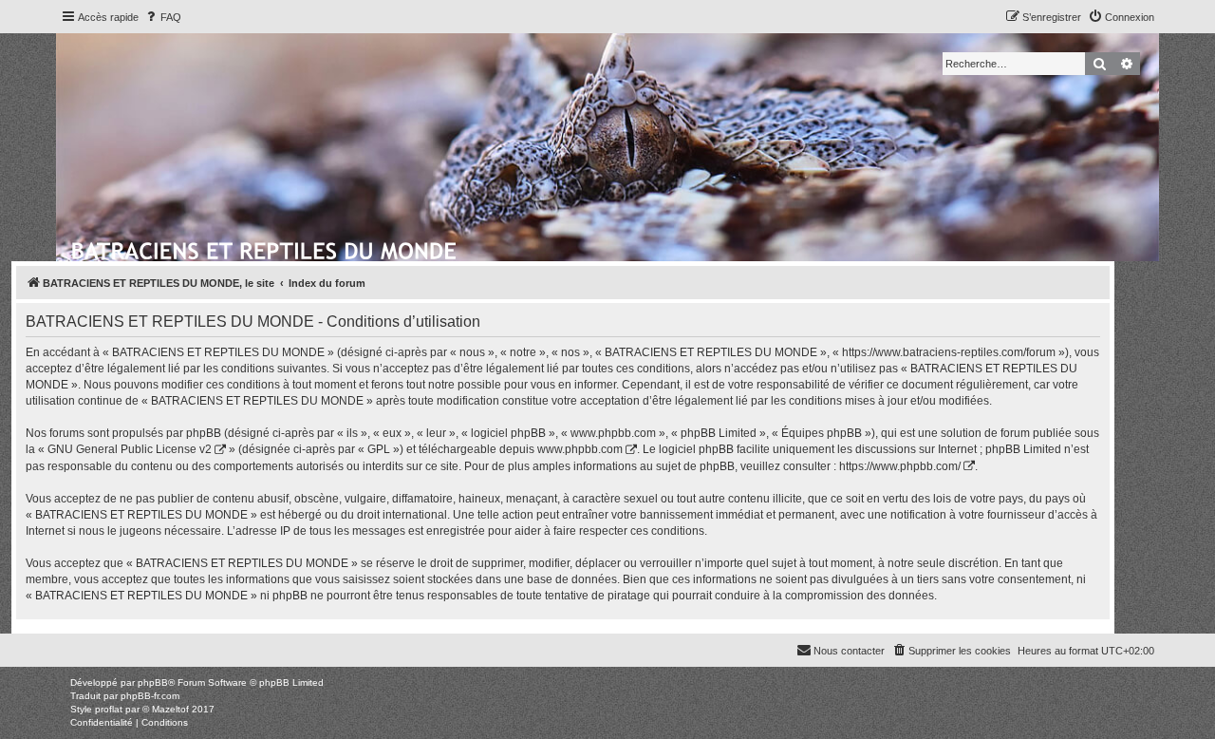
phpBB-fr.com (150, 696)
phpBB (153, 682)
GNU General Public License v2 (129, 449)
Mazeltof (170, 709)
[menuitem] (162, 17)
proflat (108, 709)
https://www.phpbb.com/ (900, 466)
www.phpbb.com (580, 449)
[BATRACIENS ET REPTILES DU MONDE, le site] (265, 248)
